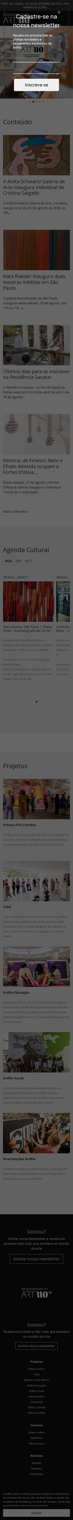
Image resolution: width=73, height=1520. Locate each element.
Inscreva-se (36, 84)
